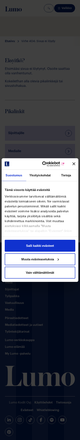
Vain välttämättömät (40, 272)
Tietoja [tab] (66, 175)
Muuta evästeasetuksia (37, 259)
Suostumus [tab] (14, 175)
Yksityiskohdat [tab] (40, 175)
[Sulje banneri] (73, 163)
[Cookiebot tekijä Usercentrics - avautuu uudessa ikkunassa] (48, 164)
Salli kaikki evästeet (40, 245)
